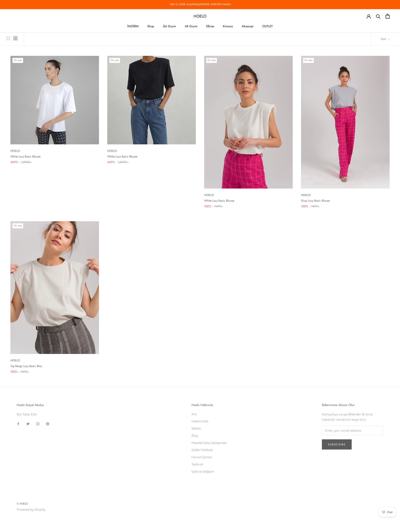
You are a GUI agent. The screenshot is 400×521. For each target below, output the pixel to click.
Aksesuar (248, 26)
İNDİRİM (133, 26)
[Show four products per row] (15, 38)
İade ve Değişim (202, 472)
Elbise (210, 26)
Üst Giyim (169, 26)
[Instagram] (37, 423)
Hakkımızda (199, 421)
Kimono (228, 26)
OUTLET (267, 26)
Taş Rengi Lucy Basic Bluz (26, 366)
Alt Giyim (191, 26)
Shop (150, 26)
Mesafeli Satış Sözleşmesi (208, 443)
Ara (194, 414)
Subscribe (337, 444)
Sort (384, 39)
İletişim (196, 428)
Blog (194, 435)
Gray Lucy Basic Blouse (315, 201)
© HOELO (22, 504)
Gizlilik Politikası (202, 450)
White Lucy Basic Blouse (25, 156)
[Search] (378, 16)
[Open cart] (388, 16)
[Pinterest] (47, 423)
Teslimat (197, 464)
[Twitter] (28, 423)
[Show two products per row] (8, 38)
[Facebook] (18, 423)
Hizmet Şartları (201, 457)
